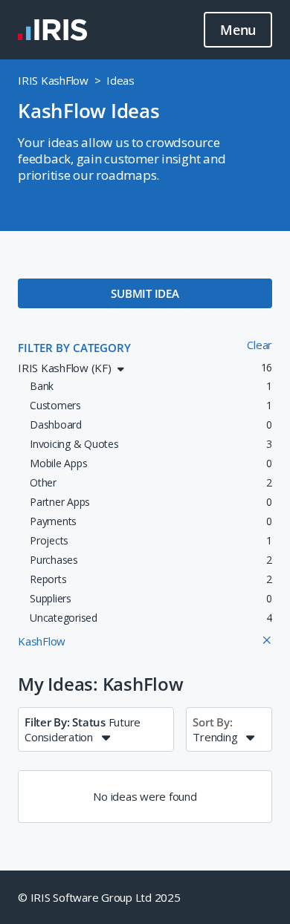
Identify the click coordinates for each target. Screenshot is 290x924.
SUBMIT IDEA (144, 293)
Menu (238, 30)
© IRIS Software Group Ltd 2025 (99, 897)
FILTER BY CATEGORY (74, 347)
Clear (259, 344)
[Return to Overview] (52, 30)
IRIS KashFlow (53, 80)
